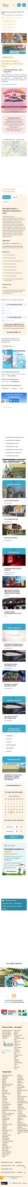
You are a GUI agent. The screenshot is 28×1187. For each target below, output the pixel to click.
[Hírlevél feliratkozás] (1, 1177)
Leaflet (24, 155)
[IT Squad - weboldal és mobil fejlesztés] (25, 1183)
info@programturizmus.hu (12, 129)
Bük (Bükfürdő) (10, 15)
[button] (14, 149)
